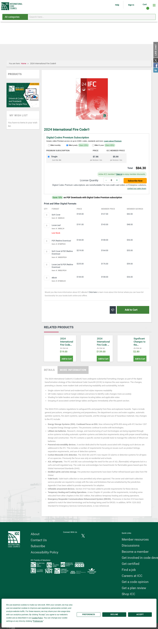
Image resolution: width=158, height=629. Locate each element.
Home (24, 63)
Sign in (119, 174)
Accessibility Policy (44, 552)
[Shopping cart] (145, 12)
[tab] (49, 370)
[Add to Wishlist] (113, 310)
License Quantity (89, 180)
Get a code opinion (135, 582)
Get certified (130, 564)
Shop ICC (128, 594)
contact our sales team (136, 188)
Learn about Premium (113, 141)
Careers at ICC (132, 576)
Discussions (130, 545)
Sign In (131, 5)
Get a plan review (134, 588)
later (13, 628)
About (35, 534)
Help (117, 5)
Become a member (135, 552)
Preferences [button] (38, 621)
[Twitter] (83, 536)
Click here (93, 292)
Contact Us (39, 540)
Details (49, 369)
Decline (114, 614)
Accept (139, 614)
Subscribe (38, 546)
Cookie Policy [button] (37, 618)
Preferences (88, 614)
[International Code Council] (12, 6)
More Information (73, 369)
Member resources (135, 539)
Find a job (129, 570)
